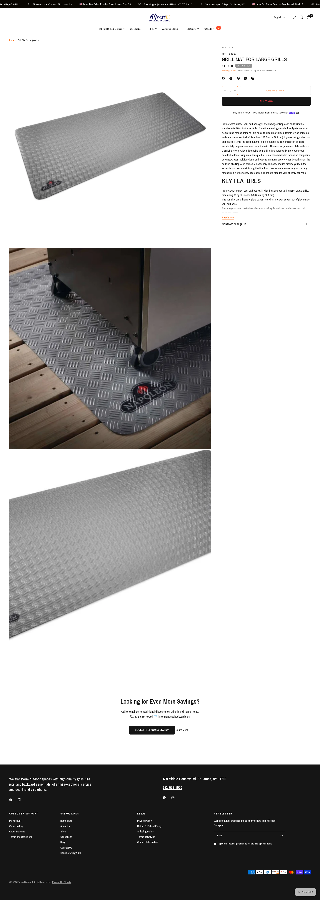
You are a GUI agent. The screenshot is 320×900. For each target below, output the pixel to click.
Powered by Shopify (61, 882)
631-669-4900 (172, 787)
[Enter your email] (281, 835)
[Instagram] (22, 800)
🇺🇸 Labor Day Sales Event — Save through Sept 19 (85, 4)
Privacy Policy (144, 821)
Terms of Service (146, 837)
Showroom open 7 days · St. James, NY (32, 4)
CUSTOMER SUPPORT (23, 813)
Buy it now (266, 101)
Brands (191, 29)
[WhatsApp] (246, 78)
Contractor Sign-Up (70, 853)
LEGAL (141, 813)
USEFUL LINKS (69, 813)
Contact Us (66, 847)
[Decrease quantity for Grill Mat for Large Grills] (225, 90)
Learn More (182, 729)
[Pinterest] (239, 78)
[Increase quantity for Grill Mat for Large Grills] (235, 90)
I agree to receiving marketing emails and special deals (245, 843)
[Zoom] (202, 53)
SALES (208, 29)
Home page (66, 821)
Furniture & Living (110, 29)
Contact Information (147, 842)
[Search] (301, 17)
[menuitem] (111, 29)
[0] (308, 17)
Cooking (135, 29)
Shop (63, 831)
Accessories (170, 29)
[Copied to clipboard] (253, 78)
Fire (151, 29)
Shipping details (229, 70)
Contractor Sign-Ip (234, 224)
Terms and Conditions (20, 837)
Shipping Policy (145, 831)
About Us (65, 826)
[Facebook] (224, 78)
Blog (62, 842)
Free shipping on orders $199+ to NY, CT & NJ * (148, 4)
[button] (279, 17)
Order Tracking (17, 831)
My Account (15, 821)
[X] (231, 78)
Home (11, 40)
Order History (16, 826)
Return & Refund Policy (149, 826)
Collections (66, 837)
